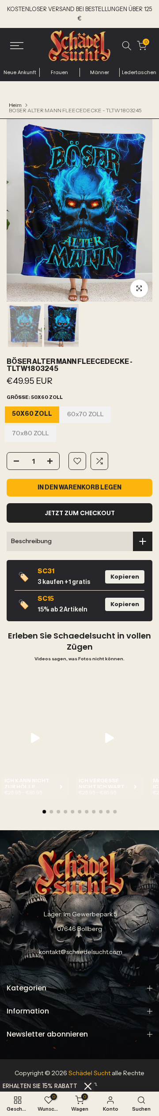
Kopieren (124, 576)
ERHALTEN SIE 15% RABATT (40, 1085)
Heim (15, 105)
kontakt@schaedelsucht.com (80, 951)
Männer (99, 72)
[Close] (87, 1086)
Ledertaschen (139, 72)
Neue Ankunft (20, 72)
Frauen (59, 72)
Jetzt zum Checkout (80, 513)
